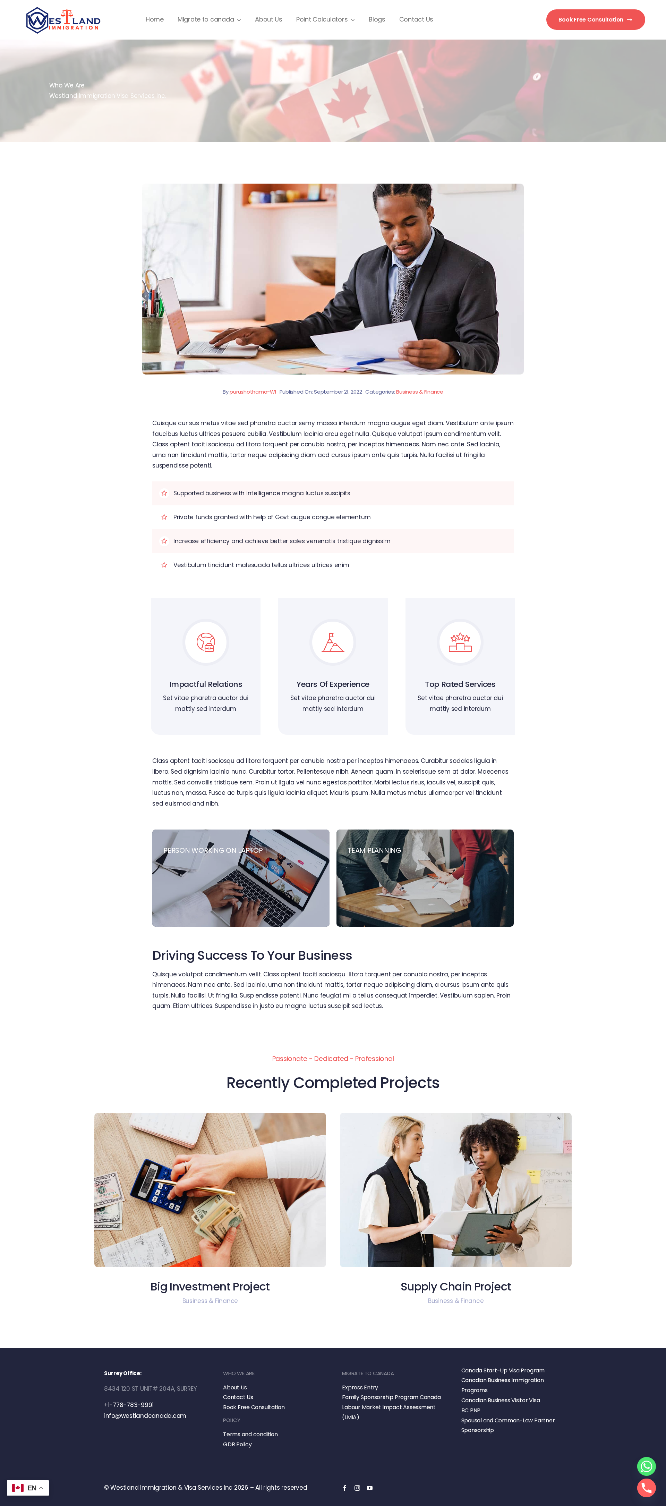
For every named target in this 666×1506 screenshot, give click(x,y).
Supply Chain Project (456, 1286)
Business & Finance (419, 391)
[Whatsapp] (646, 1466)
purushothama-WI (253, 391)
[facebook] (345, 1488)
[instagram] (357, 1488)
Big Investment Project (210, 1286)
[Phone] (646, 1488)
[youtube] (370, 1488)
